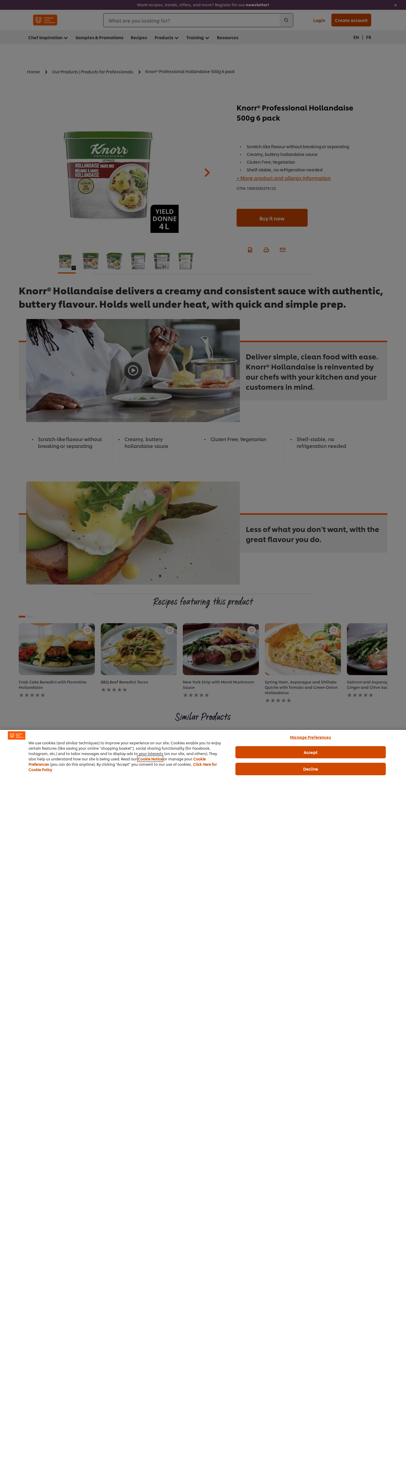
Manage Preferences (310, 737)
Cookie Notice (150, 758)
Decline (310, 768)
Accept (310, 752)
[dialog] (203, 1094)
